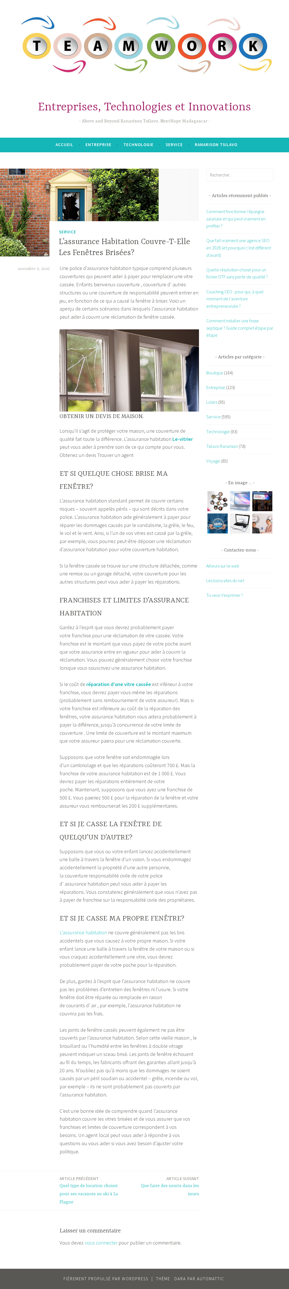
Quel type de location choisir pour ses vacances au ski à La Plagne (89, 1190)
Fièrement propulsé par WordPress (106, 1278)
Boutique (214, 373)
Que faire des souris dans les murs (170, 1186)
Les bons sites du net (225, 580)
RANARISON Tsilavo (216, 144)
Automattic (210, 1278)
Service (174, 144)
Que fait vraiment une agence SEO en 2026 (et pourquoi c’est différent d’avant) (238, 248)
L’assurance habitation (83, 932)
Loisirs (211, 402)
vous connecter (101, 1242)
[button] (217, 502)
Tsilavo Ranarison (222, 446)
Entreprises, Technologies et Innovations (144, 107)
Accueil (64, 144)
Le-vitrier (182, 439)
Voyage (213, 461)
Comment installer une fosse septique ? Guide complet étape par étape (239, 328)
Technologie (138, 144)
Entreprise (98, 144)
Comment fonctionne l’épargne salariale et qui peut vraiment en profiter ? (236, 219)
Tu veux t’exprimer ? (224, 595)
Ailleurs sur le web (222, 566)
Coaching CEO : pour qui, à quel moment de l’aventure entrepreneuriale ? (235, 299)
